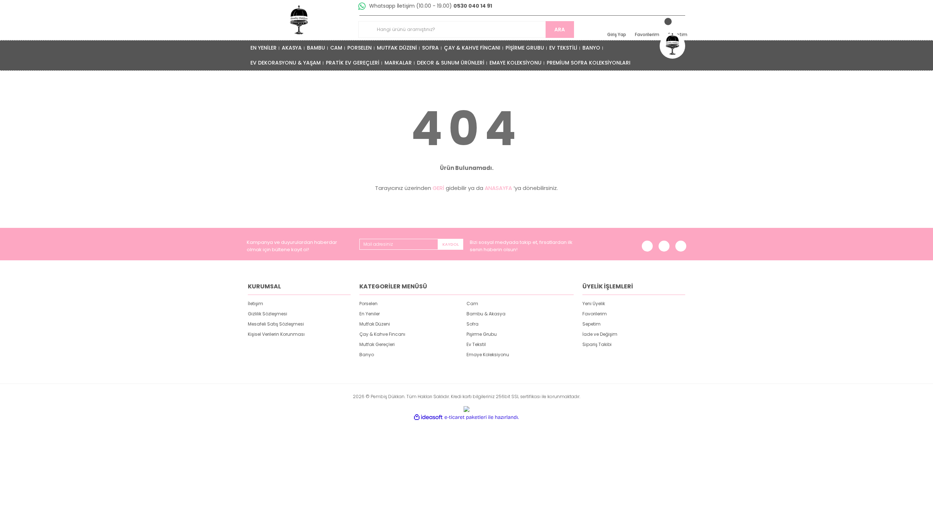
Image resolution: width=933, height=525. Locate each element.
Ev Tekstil (476, 344)
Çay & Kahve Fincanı (382, 334)
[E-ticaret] (465, 417)
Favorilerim (594, 314)
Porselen (368, 303)
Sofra (472, 324)
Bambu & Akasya (485, 314)
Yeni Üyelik (593, 303)
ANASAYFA (498, 188)
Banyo (366, 354)
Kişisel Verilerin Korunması (276, 334)
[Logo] (299, 20)
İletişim (255, 303)
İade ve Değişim (599, 334)
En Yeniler (369, 314)
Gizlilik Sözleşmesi (267, 314)
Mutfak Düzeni (374, 324)
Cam (472, 303)
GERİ (438, 188)
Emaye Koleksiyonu (487, 354)
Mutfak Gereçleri (377, 344)
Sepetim (591, 324)
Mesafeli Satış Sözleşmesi (276, 324)
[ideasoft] (428, 417)
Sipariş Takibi (597, 344)
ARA (559, 29)
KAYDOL (450, 244)
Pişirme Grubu (481, 334)
